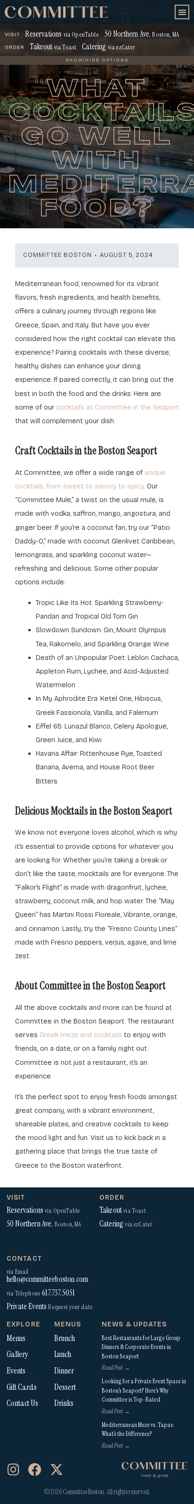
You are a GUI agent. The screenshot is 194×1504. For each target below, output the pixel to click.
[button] (182, 12)
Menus (16, 1338)
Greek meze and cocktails (81, 1035)
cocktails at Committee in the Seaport (117, 407)
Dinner (64, 1370)
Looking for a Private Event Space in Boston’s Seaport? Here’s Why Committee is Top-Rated (144, 1390)
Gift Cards (22, 1387)
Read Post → (116, 1368)
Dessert (65, 1387)
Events (16, 1370)
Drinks (63, 1403)
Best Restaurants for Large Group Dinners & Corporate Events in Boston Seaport (141, 1347)
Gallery (17, 1354)
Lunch (62, 1354)
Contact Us (22, 1403)
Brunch (64, 1338)
